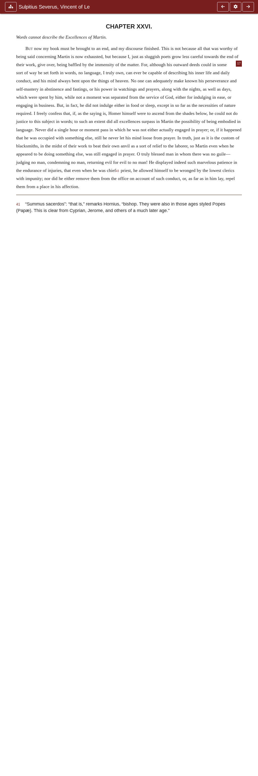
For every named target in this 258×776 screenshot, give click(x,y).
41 (117, 171)
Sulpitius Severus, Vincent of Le (54, 7)
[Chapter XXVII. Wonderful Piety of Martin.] (248, 7)
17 (239, 63)
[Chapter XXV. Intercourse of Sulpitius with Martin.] (223, 7)
